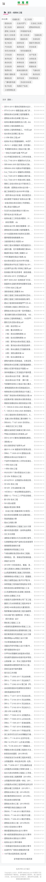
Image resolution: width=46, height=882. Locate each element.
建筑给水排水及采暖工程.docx (16, 118)
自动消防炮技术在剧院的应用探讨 (17, 688)
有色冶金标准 (10, 50)
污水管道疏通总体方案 (13, 642)
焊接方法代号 (9, 561)
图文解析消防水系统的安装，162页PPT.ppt (21, 314)
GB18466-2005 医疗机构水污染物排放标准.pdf (23, 164)
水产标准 (32, 54)
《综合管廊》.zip (11, 222)
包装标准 (38, 35)
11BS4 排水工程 (10, 468)
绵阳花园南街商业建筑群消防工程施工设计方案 (23, 630)
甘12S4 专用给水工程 (12, 476)
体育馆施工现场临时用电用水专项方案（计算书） (24, 584)
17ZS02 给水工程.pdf (12, 287)
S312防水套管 (10, 503)
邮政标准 (8, 78)
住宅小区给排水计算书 (13, 826)
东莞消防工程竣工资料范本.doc (16, 307)
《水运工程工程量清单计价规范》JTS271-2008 (23, 511)
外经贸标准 (33, 78)
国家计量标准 (10, 74)
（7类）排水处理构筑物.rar (15, 333)
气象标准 (36, 70)
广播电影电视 (10, 82)
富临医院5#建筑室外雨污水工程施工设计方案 (22, 665)
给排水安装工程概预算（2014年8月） (19, 776)
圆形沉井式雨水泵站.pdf (13, 322)
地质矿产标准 (22, 86)
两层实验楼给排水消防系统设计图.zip (19, 403)
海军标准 (20, 78)
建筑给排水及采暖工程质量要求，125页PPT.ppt (23, 114)
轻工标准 (8, 27)
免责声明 (19, 869)
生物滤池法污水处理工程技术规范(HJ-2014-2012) (24, 757)
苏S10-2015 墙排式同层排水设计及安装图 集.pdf (23, 106)
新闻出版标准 (22, 70)
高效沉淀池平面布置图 (13, 669)
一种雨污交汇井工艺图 (13, 426)
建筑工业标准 (10, 31)
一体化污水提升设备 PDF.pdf (15, 152)
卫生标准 (8, 54)
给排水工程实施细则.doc (14, 126)
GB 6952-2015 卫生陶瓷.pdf (15, 276)
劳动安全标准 (25, 82)
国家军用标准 (34, 42)
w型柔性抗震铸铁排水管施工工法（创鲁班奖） (22, 626)
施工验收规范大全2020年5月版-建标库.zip (21, 191)
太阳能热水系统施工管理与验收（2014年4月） (23, 769)
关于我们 (26, 869)
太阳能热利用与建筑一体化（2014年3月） (21, 780)
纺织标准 (20, 42)
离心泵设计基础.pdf (12, 206)
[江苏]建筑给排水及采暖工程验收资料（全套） (22, 591)
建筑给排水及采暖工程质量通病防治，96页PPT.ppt (24, 364)
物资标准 (8, 70)
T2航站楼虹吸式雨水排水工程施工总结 (19, 553)
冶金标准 (36, 39)
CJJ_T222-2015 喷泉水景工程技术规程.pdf (21, 179)
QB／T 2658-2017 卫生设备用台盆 (18, 765)
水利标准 (32, 58)
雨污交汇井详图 (10, 672)
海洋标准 (8, 58)
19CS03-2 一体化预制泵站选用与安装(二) (20, 491)
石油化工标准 (36, 23)
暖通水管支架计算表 (12, 507)
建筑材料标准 (34, 27)
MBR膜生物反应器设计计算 (15, 807)
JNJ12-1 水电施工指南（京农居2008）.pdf (21, 145)
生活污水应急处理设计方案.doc (16, 210)
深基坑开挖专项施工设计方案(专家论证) (20, 645)
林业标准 (20, 54)
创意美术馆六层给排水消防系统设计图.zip (20, 399)
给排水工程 (17, 12)
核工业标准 (24, 35)
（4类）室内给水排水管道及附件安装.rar (20, 345)
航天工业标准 (10, 35)
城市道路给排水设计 (12, 649)
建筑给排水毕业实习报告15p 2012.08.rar (20, 264)
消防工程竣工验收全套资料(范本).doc (19, 295)
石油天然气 (21, 23)
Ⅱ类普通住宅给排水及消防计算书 (17, 846)
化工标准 (28, 19)
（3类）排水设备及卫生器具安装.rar (18, 349)
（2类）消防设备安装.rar (14, 353)
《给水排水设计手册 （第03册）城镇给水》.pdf (23, 376)
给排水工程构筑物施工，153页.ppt (18, 129)
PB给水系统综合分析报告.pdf (15, 434)
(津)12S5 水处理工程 (12, 711)
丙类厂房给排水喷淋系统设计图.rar (18, 395)
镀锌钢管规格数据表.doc (14, 237)
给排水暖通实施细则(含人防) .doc (17, 122)
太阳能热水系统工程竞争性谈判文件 (18, 784)
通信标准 (20, 27)
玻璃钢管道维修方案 (12, 545)
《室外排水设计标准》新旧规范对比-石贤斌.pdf (23, 195)
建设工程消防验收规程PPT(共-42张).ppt (20, 303)
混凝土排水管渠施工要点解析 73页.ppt (19, 418)
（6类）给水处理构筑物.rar (15, 337)
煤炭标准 (8, 23)
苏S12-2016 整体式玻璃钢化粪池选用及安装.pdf (23, 437)
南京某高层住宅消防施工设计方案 (17, 634)
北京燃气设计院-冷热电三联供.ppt (17, 268)
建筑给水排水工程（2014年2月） (17, 792)
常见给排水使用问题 (12, 799)
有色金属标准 (25, 50)
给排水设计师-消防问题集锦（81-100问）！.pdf (23, 226)
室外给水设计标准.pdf (13, 214)
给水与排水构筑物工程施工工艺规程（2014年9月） (24, 772)
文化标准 (8, 66)
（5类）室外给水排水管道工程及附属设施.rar (22, 341)
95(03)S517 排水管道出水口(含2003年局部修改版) (24, 472)
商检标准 (20, 66)
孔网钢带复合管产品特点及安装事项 (18, 541)
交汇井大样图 (9, 534)
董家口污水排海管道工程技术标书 (17, 603)
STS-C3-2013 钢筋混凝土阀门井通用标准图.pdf (23, 110)
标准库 (20, 872)
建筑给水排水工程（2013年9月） (17, 803)
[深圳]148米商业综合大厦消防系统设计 (19, 607)
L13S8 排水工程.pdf (12, 137)
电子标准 (8, 86)
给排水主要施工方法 (12, 595)
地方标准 (24, 74)
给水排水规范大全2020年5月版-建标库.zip (21, 260)
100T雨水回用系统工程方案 (15, 853)
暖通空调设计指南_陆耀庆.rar (16, 253)
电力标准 (8, 42)
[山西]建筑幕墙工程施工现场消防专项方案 (20, 572)
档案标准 (32, 66)
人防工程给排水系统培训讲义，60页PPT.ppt (21, 414)
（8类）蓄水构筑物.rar (13, 330)
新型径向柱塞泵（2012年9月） (16, 753)
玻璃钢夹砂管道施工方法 (14, 549)
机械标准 (16, 19)
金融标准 (32, 62)
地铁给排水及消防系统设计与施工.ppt (19, 391)
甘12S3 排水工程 (11, 484)
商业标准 (8, 62)
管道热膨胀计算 (10, 518)
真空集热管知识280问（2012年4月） (19, 796)
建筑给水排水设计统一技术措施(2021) (19, 310)
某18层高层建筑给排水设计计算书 (17, 834)
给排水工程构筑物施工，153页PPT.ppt (19, 318)
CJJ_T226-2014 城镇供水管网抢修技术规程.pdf (23, 172)
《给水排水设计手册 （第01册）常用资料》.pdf (23, 380)
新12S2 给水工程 (11, 499)
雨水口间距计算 (10, 522)
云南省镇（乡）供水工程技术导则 (17, 661)
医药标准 (20, 46)
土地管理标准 (10, 90)
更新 (9, 99)
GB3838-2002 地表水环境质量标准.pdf (19, 168)
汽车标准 (8, 46)
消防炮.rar (8, 441)
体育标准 (20, 62)
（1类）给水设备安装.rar (14, 357)
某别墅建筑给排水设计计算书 (15, 830)
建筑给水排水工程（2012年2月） (17, 823)
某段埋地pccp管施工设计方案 (16, 638)
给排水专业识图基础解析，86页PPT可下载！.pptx (24, 141)
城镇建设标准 (10, 39)
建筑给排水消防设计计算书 (15, 838)
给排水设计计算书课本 (13, 842)
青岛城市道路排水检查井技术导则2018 (19, 657)
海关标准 (36, 74)
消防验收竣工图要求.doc (14, 291)
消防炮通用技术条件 (12, 692)
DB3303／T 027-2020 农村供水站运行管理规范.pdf (24, 422)
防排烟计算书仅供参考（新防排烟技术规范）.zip (23, 272)
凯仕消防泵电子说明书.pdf (14, 445)
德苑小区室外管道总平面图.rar (16, 368)
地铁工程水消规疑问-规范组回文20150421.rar (22, 245)
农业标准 (32, 46)
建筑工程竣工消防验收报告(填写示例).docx (21, 299)
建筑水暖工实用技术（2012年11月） (19, 788)
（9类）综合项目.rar (12, 326)
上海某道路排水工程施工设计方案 (17, 526)
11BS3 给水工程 (10, 464)
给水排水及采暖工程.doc (14, 133)
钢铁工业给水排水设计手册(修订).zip (18, 183)
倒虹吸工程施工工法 (12, 622)
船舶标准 (24, 39)
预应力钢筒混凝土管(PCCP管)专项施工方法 (21, 580)
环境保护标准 (25, 31)
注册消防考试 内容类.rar (14, 241)
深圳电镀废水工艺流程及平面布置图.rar (20, 372)
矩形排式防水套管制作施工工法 (16, 588)
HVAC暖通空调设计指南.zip (15, 256)
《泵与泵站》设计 (11, 618)
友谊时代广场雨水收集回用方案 (16, 849)
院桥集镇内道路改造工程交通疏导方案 (19, 611)
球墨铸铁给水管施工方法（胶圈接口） (19, 576)
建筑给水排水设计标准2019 (15, 457)
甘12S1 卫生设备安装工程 (14, 488)
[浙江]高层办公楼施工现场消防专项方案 (20, 568)
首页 (9, 12)
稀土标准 (20, 58)
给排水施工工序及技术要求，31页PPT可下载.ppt (23, 218)
